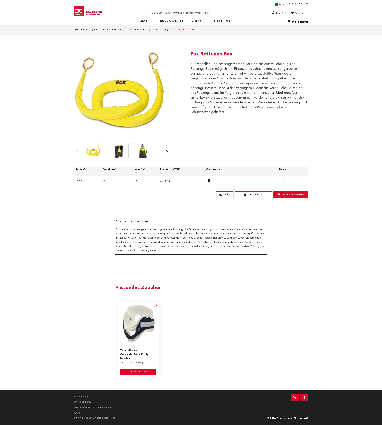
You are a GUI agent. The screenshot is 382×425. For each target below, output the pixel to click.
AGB (77, 413)
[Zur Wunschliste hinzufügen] (209, 180)
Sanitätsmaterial (108, 30)
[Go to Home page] (89, 11)
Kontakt (81, 397)
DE (300, 4)
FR (307, 4)
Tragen (123, 30)
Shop (143, 21)
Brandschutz (172, 21)
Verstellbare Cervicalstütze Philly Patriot (134, 354)
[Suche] (207, 13)
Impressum (83, 402)
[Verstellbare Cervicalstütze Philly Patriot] (138, 323)
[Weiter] (166, 151)
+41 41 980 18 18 (287, 4)
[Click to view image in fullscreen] (122, 92)
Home (77, 30)
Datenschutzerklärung (94, 407)
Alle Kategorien (90, 30)
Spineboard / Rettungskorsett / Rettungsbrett (151, 30)
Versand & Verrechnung (94, 418)
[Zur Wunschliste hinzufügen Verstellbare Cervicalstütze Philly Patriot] (155, 306)
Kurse (197, 21)
